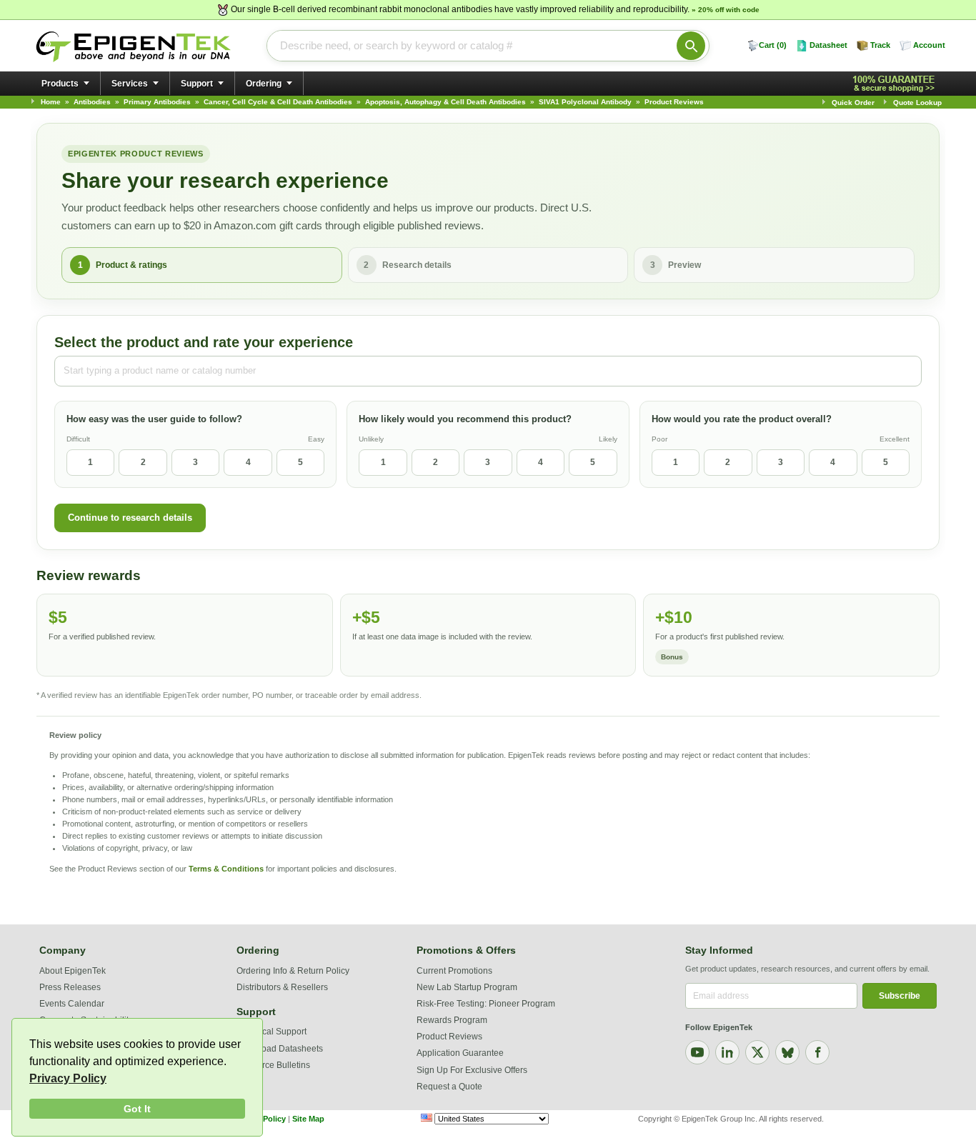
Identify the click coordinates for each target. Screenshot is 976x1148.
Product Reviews (449, 1037)
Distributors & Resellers (282, 987)
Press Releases (70, 987)
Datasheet (828, 45)
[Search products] (691, 45)
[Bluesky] (787, 1052)
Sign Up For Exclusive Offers (472, 1070)
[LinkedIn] (727, 1052)
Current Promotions (454, 971)
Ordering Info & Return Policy (292, 971)
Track (880, 45)
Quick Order (853, 102)
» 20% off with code (726, 10)
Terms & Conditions (226, 868)
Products (60, 84)
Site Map (308, 1118)
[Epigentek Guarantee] (896, 84)
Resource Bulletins (273, 1065)
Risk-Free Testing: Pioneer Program (486, 1004)
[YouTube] (697, 1052)
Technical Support (271, 1032)
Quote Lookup (917, 102)
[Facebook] (817, 1052)
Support (197, 84)
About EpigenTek (72, 971)
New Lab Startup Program (467, 987)
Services (129, 84)
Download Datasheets (279, 1049)
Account (929, 45)
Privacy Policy (67, 1078)
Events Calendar (71, 1004)
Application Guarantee (460, 1053)
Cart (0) (773, 45)
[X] (757, 1052)
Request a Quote (449, 1087)
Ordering (264, 84)
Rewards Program (452, 1020)
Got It (137, 1108)
